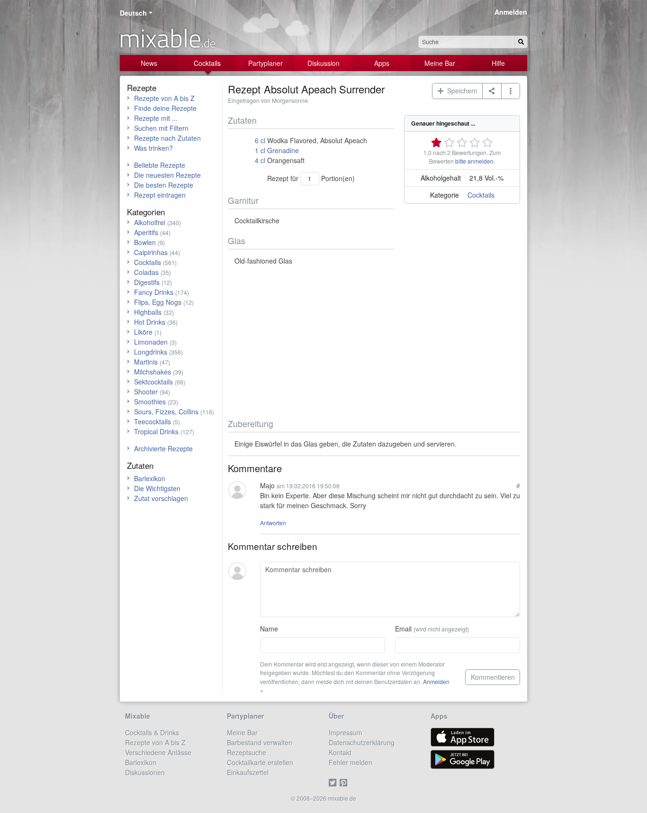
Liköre (143, 332)
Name (269, 628)
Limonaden (151, 342)
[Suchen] (521, 42)
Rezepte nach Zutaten (167, 138)
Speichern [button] (460, 90)
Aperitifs (146, 232)
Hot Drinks (149, 322)
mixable (167, 38)
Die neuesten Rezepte (167, 175)
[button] (511, 91)
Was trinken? (153, 148)
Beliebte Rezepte (159, 165)
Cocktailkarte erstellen (260, 762)
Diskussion (323, 63)
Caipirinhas (151, 252)
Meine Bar (439, 63)
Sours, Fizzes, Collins (166, 411)
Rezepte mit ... (156, 118)
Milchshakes (152, 371)
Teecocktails (152, 421)
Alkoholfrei (149, 222)
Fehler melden (350, 762)
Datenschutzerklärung (362, 742)
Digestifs (147, 282)
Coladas (146, 272)
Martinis (146, 361)
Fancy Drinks (153, 292)
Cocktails (207, 63)
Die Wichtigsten (157, 488)
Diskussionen (145, 772)
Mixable (137, 716)
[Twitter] (334, 782)
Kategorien (146, 212)
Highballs (148, 312)
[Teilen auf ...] (492, 91)
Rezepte (141, 87)
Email (432, 628)
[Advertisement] (374, 342)
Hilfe (498, 63)
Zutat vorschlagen (161, 498)
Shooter (146, 391)
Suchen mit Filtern (161, 128)
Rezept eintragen (160, 195)
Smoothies (150, 401)
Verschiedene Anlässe (158, 752)
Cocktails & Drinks (152, 732)
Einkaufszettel (248, 772)
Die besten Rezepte (163, 185)
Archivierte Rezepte (163, 448)
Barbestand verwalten (259, 742)
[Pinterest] (345, 782)
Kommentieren (493, 677)
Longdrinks (150, 351)
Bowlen (145, 242)
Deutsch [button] (133, 13)
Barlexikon (149, 478)
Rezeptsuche (246, 752)
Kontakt (340, 752)
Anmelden (510, 12)
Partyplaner (265, 63)
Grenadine (283, 150)
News (149, 63)
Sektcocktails (153, 381)
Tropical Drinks (156, 431)
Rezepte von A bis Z (164, 98)
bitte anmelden (474, 161)
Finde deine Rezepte (165, 108)
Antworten (273, 523)
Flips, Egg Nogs (157, 302)
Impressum (345, 732)
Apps (381, 63)
